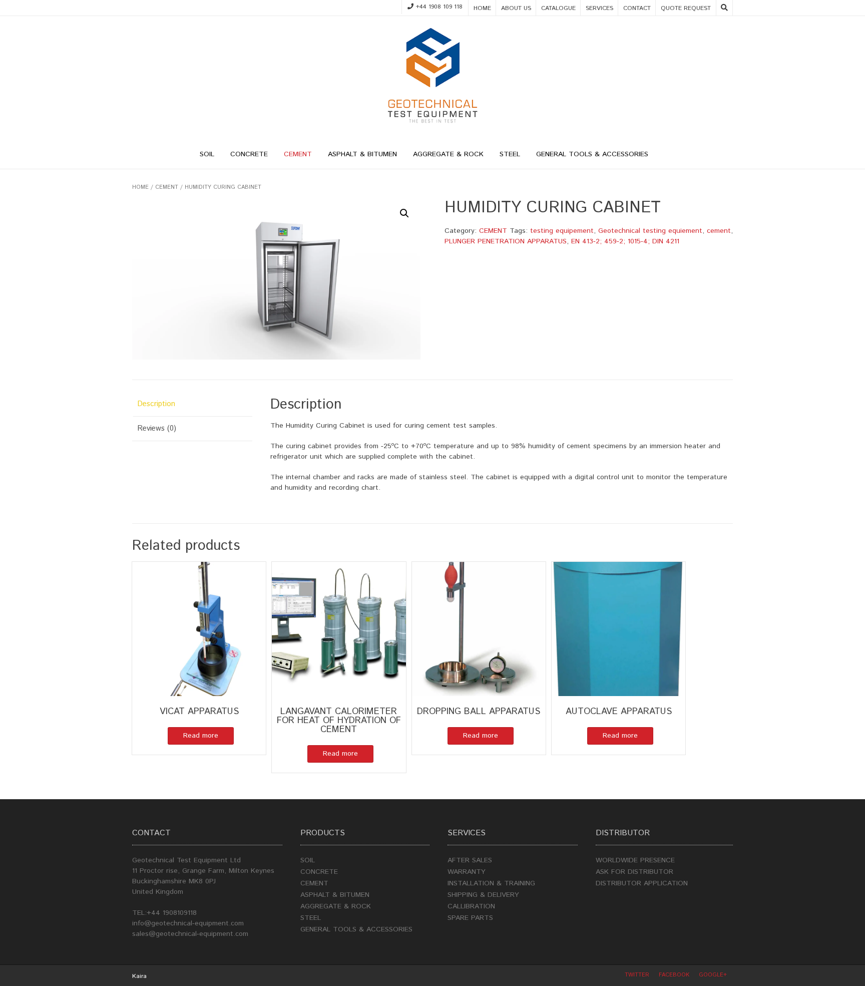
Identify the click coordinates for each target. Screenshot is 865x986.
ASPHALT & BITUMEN (362, 154)
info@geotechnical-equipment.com (188, 923)
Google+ (713, 975)
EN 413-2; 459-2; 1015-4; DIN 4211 (625, 241)
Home (140, 187)
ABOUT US (516, 8)
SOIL (207, 154)
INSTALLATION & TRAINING (491, 883)
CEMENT (298, 154)
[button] (404, 213)
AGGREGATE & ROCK (448, 154)
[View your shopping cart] (664, 156)
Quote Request (686, 8)
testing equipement (562, 231)
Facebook (674, 975)
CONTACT (637, 8)
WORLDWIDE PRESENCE (635, 860)
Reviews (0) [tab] (156, 428)
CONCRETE (249, 154)
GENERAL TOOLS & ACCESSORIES (592, 154)
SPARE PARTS (470, 918)
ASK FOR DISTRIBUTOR (634, 872)
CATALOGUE (558, 8)
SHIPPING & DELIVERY (483, 895)
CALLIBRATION (471, 906)
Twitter (637, 975)
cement (719, 231)
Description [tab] (156, 404)
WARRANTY (467, 872)
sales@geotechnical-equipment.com (190, 934)
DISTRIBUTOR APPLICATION (642, 883)
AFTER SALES (470, 860)
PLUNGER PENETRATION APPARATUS (506, 241)
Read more (200, 736)
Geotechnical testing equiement (650, 231)
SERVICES (599, 8)
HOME (482, 8)
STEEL (510, 154)
